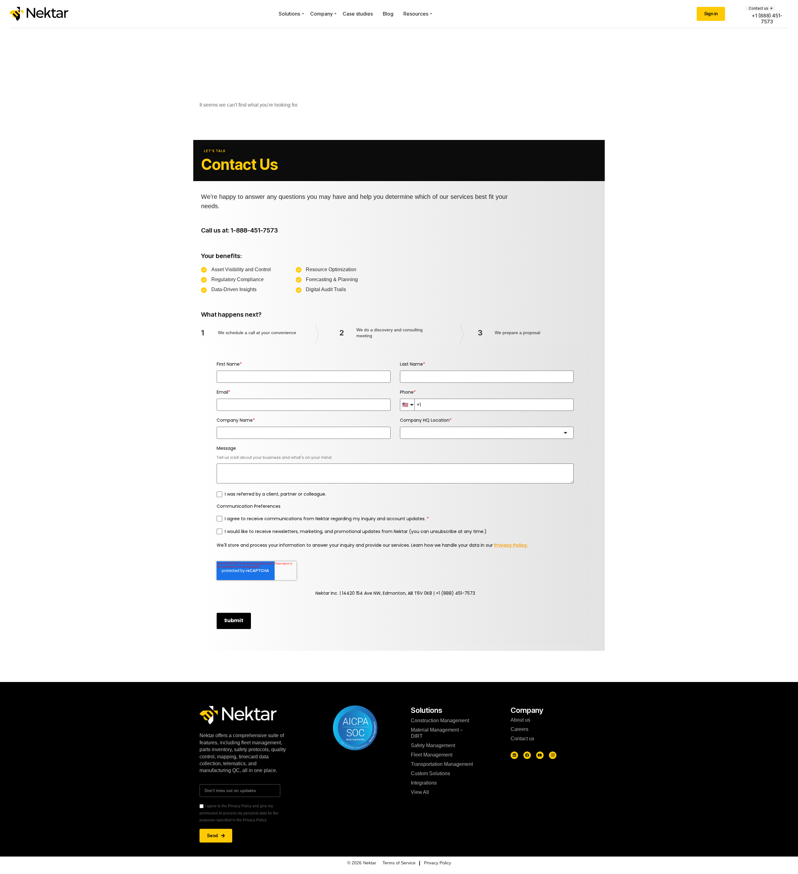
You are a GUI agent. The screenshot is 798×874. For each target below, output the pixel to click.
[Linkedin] (514, 755)
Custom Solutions (430, 773)
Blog (388, 14)
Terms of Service (399, 862)
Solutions (289, 14)
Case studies (358, 14)
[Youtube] (540, 755)
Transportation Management (442, 764)
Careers (519, 729)
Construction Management (440, 720)
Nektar (369, 862)
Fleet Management (431, 754)
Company (321, 14)
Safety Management (433, 745)
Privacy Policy (437, 862)
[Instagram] (552, 755)
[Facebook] (527, 755)
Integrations (424, 782)
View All (420, 792)
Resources (415, 14)
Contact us (522, 738)
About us (520, 720)
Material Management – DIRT (437, 733)
